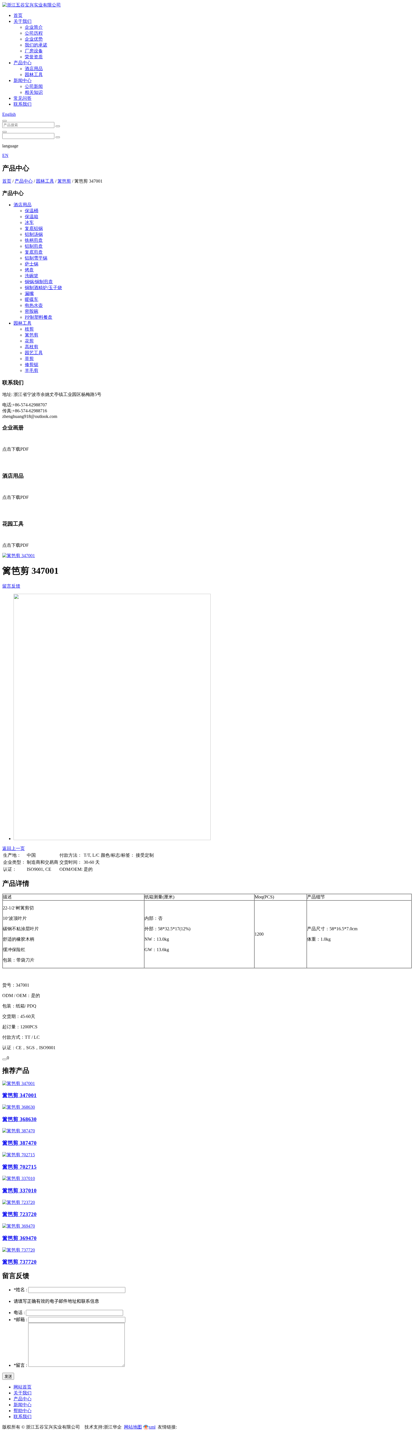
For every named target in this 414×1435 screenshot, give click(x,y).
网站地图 (133, 1427)
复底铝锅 (34, 228)
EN (5, 155)
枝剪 (29, 329)
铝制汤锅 (34, 234)
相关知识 (34, 92)
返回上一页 (13, 848)
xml (152, 1427)
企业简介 (34, 27)
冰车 (29, 222)
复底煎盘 (34, 252)
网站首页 (23, 1387)
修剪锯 (31, 364)
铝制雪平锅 (36, 258)
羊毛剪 (31, 370)
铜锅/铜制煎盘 (39, 281)
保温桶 (31, 210)
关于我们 (23, 21)
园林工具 (34, 74)
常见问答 (23, 98)
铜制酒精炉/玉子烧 (43, 287)
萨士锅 (31, 264)
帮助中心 (23, 1410)
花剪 (29, 340)
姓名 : (21, 1289)
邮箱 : (21, 1319)
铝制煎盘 (34, 246)
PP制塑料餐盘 (38, 317)
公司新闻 (34, 86)
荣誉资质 (34, 56)
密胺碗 (31, 311)
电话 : (20, 1312)
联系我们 (23, 104)
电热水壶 (34, 305)
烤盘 (29, 269)
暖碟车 (31, 299)
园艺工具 (34, 352)
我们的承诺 (36, 45)
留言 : (21, 1365)
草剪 (29, 358)
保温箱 (31, 216)
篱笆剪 (64, 181)
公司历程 (34, 33)
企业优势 (34, 39)
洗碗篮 (31, 275)
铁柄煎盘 (34, 240)
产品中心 (23, 62)
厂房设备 (34, 50)
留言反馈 (11, 586)
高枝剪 (31, 346)
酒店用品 (34, 68)
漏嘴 (29, 293)
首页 (18, 15)
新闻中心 (23, 80)
